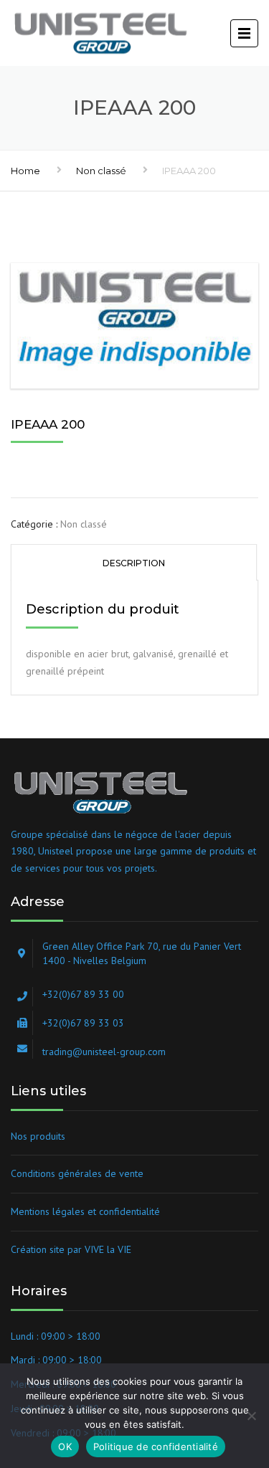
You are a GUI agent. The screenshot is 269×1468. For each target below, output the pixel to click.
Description (134, 563)
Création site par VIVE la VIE (71, 1249)
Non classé (101, 170)
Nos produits (38, 1136)
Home (25, 170)
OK (65, 1446)
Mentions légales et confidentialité (85, 1211)
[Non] (251, 1416)
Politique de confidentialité (155, 1446)
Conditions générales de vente (77, 1173)
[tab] (134, 562)
